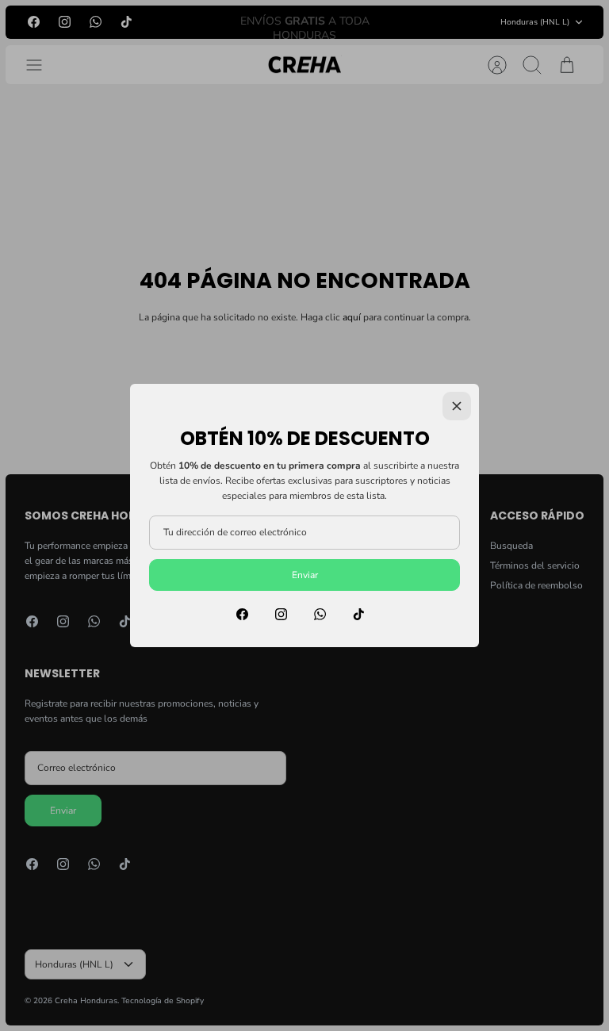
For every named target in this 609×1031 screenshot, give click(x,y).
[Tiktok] (358, 614)
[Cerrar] (456, 406)
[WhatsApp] (319, 614)
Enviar (305, 575)
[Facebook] (242, 614)
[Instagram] (281, 614)
